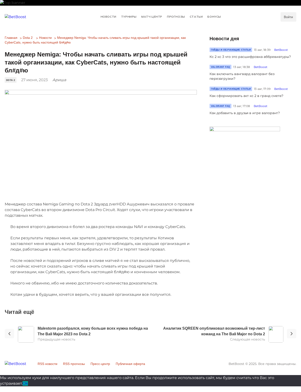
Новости (45, 38)
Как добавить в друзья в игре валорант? (245, 113)
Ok (25, 383)
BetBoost (281, 50)
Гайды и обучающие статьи (231, 49)
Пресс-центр (100, 364)
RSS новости (47, 364)
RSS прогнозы (74, 364)
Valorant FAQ (220, 67)
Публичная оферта (130, 364)
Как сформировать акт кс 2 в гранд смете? (246, 96)
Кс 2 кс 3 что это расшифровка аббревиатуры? (250, 57)
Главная (11, 38)
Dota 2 (28, 38)
